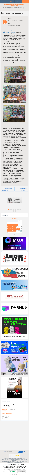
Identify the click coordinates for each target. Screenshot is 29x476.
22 (18, 228)
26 (12, 230)
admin (10, 18)
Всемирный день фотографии (7, 189)
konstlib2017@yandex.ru (7, 413)
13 (14, 226)
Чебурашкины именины (23, 189)
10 (7, 226)
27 (14, 230)
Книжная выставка (18, 23)
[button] (14, 201)
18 (10, 228)
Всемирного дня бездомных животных (12, 31)
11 (10, 226)
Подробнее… (14, 474)
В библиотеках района (14, 20)
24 (7, 230)
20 (14, 228)
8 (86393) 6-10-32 (6, 410)
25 (10, 230)
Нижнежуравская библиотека (14, 25)
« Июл (14, 234)
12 (12, 226)
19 (12, 228)
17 (7, 228)
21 (16, 228)
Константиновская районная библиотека (14, 4)
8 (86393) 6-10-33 (6, 409)
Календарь (11, 23)
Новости (14, 22)
